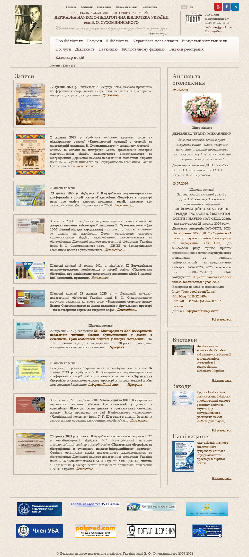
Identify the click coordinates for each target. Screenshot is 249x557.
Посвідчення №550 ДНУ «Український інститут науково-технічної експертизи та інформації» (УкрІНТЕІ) (201, 238)
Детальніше (84, 468)
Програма (116, 347)
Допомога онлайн (127, 7)
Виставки (184, 340)
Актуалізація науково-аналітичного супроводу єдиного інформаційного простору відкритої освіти (213, 452)
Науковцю (108, 49)
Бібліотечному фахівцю (143, 49)
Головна (71, 7)
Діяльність (85, 49)
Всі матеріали (221, 319)
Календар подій (69, 57)
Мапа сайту (104, 7)
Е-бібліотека (117, 40)
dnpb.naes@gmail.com (218, 27)
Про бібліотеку (69, 40)
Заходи (181, 386)
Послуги (63, 49)
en (191, 7)
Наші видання (191, 436)
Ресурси (94, 40)
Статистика (150, 7)
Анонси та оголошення (188, 79)
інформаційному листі (201, 311)
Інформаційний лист (103, 384)
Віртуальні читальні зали (204, 40)
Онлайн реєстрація (186, 49)
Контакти (87, 7)
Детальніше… (112, 95)
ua (184, 7)
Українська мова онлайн (155, 40)
